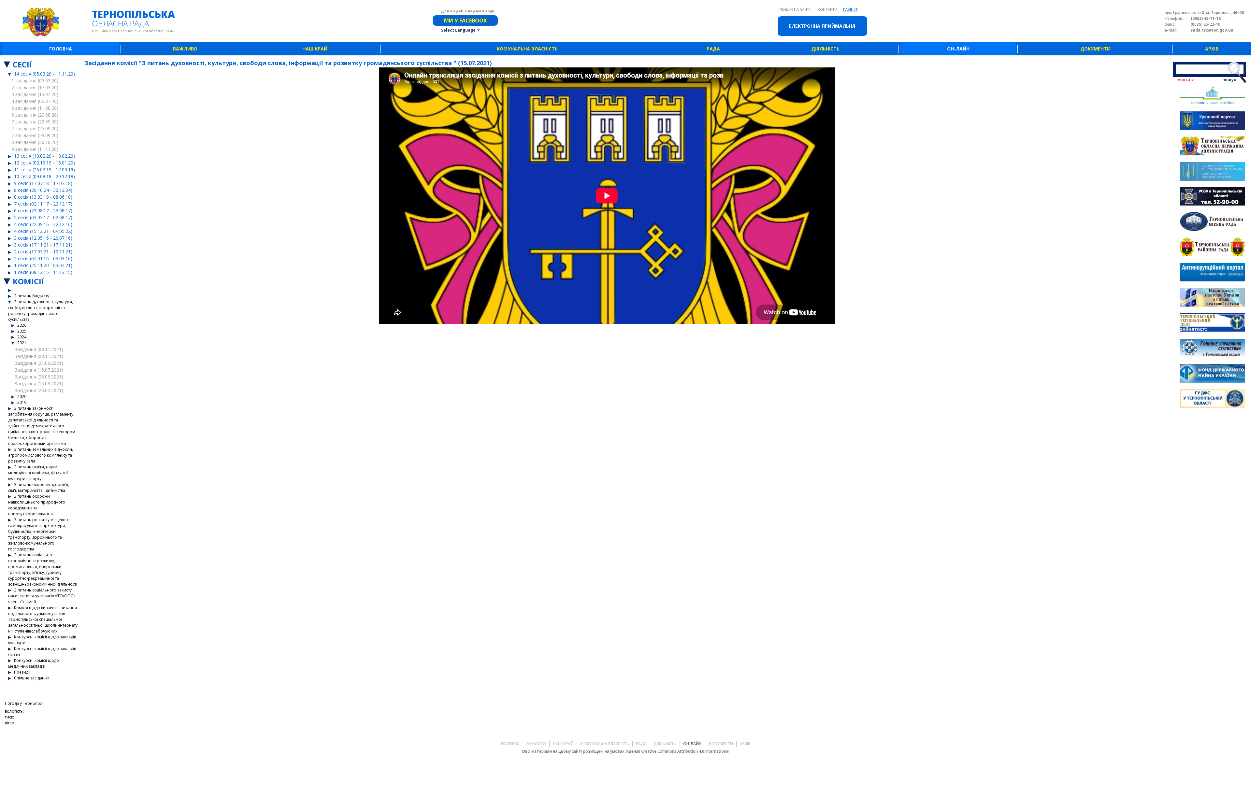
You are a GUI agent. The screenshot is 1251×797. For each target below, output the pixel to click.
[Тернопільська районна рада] (1212, 247)
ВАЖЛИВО (185, 49)
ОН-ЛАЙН (958, 49)
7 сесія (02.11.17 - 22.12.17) (43, 204)
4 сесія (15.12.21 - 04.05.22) (43, 231)
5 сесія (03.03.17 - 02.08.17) (43, 217)
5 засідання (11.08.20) (34, 108)
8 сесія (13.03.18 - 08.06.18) (43, 197)
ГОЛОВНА (60, 49)
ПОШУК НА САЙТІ (795, 9)
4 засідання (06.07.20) (34, 101)
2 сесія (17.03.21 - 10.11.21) (43, 252)
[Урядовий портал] (1212, 121)
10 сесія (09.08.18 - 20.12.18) (44, 176)
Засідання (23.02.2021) (39, 390)
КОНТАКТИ (828, 9)
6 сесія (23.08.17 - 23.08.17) (43, 210)
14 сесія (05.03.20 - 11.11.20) (44, 74)
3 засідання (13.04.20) (34, 94)
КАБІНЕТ (850, 9)
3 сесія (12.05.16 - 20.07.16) (43, 238)
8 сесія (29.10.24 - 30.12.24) (43, 190)
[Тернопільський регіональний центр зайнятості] (1212, 323)
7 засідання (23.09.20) (34, 122)
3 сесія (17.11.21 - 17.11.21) (43, 245)
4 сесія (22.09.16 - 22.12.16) (43, 224)
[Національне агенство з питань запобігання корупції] (1212, 172)
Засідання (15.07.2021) (39, 370)
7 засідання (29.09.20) (34, 135)
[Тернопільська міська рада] (1212, 222)
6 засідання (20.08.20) (34, 115)
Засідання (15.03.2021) (39, 383)
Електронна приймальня (822, 26)
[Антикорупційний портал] (1212, 273)
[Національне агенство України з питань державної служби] (1212, 298)
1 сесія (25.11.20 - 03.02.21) (43, 265)
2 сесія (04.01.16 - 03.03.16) (43, 258)
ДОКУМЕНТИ (1095, 49)
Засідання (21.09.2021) (39, 363)
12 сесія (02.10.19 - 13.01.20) (44, 163)
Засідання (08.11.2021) (39, 349)
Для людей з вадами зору (467, 10)
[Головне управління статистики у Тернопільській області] (1212, 349)
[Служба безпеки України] (1212, 197)
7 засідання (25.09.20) (34, 128)
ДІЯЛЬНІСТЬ (825, 49)
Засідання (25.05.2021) (39, 377)
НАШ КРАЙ (314, 49)
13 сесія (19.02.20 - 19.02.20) (44, 156)
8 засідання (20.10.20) (34, 142)
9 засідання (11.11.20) (34, 149)
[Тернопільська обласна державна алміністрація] (1212, 146)
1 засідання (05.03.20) (34, 81)
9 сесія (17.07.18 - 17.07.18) (43, 183)
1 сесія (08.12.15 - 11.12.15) (43, 272)
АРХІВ (1211, 49)
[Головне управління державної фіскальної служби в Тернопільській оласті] (1212, 399)
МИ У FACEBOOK (465, 20)
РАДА (713, 49)
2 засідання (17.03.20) (34, 87)
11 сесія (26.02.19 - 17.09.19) (44, 169)
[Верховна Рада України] (1212, 96)
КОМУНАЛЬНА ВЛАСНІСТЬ (527, 49)
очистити (1185, 79)
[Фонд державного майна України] (1212, 374)
